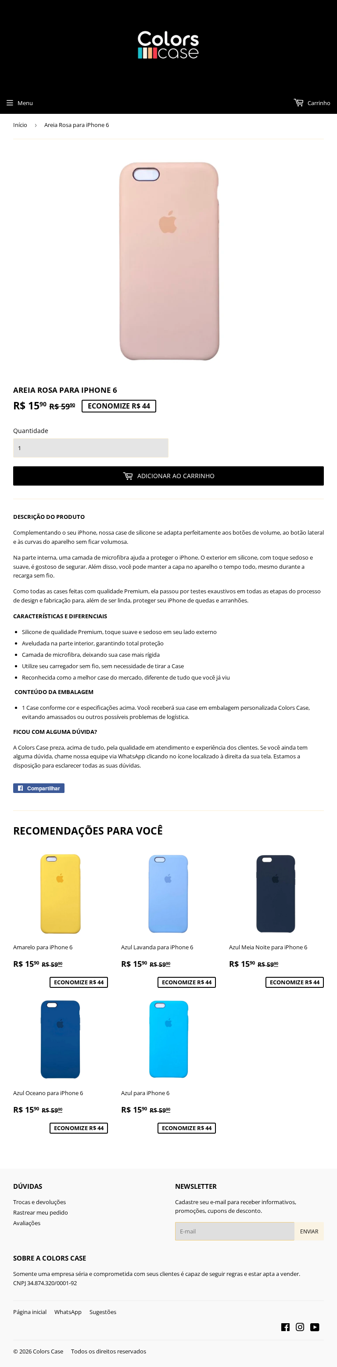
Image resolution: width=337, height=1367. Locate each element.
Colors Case (48, 1351)
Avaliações (26, 1223)
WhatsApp (68, 1312)
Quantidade (30, 430)
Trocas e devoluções (39, 1202)
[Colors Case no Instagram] (300, 1328)
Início (20, 125)
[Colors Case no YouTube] (314, 1328)
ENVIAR (309, 1231)
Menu (25, 103)
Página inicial (30, 1312)
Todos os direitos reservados (108, 1351)
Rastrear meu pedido (40, 1212)
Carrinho (318, 103)
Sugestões (103, 1312)
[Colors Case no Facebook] (285, 1328)
